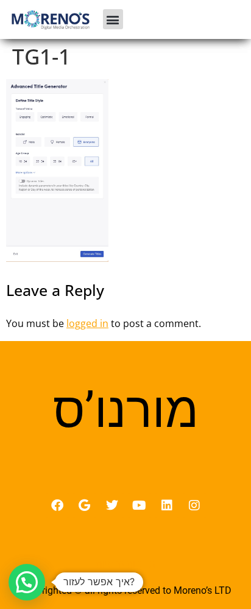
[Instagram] (194, 505)
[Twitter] (112, 505)
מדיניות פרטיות (125, 564)
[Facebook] (57, 505)
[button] (113, 19)
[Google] (84, 505)
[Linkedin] (167, 505)
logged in (87, 323)
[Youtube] (139, 505)
